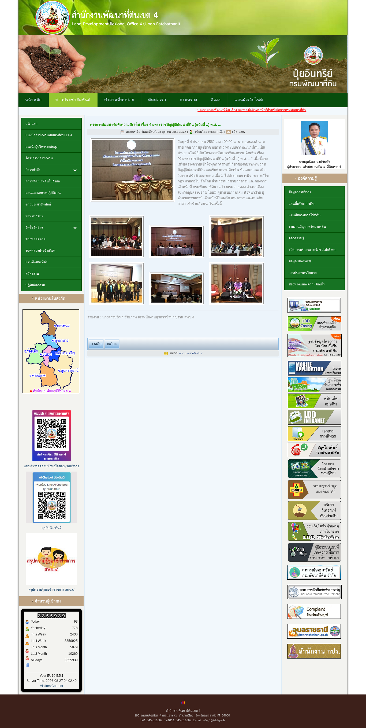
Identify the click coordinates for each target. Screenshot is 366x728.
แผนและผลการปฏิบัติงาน (43, 193)
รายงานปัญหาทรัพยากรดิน (307, 227)
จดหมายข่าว (34, 216)
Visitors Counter (51, 686)
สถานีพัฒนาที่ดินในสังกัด (42, 181)
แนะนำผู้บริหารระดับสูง (41, 147)
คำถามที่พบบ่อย (119, 99)
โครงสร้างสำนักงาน (39, 158)
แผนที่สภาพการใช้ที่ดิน (304, 215)
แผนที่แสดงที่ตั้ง (36, 262)
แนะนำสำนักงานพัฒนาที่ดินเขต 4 (48, 135)
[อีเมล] (228, 131)
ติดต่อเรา (157, 99)
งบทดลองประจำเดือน (40, 250)
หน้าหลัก (33, 99)
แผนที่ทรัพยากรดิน (301, 203)
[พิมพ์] (220, 131)
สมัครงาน (32, 273)
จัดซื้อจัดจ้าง (34, 227)
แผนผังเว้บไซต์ (248, 99)
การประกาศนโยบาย (303, 273)
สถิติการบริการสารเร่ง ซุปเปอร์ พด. (312, 250)
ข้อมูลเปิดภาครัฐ (300, 261)
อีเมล (216, 99)
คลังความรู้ (296, 238)
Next (353, 63)
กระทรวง (188, 99)
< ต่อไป (96, 344)
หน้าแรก (31, 124)
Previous (13, 63)
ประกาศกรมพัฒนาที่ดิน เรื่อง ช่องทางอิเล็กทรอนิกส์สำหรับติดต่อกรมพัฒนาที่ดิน (232, 110)
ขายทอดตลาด (35, 239)
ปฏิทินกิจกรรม (35, 285)
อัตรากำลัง (32, 170)
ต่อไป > (112, 344)
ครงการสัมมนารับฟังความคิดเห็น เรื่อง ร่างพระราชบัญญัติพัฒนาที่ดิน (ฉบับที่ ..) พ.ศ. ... (155, 125)
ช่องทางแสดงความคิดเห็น (307, 284)
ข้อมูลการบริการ (300, 192)
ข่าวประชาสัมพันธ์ (73, 99)
